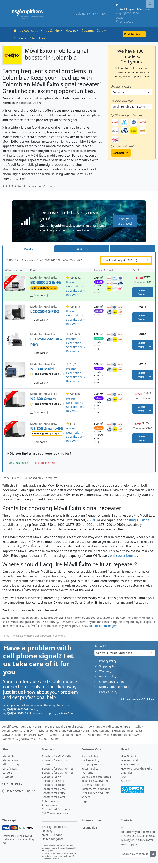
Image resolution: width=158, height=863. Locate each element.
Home (5, 635)
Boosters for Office (54, 793)
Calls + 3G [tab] (82, 249)
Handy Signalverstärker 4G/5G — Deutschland (80, 730)
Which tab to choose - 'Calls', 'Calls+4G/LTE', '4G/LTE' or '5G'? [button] (45, 260)
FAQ (123, 776)
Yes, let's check (18, 462)
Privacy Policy (107, 661)
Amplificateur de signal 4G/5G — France (28, 726)
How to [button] (71, 30)
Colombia (82, 13)
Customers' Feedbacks (95, 789)
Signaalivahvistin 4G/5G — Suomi (37, 739)
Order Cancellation (111, 681)
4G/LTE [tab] (28, 249)
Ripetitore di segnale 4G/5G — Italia (118, 726)
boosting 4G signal (136, 520)
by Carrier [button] (53, 30)
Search (118, 153)
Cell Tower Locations (55, 813)
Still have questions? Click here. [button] (137, 699)
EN (95, 13)
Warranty (105, 671)
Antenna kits (50, 801)
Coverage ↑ (99, 270)
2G (89, 520)
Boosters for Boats (53, 785)
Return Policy (107, 676)
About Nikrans (11, 760)
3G (94, 520)
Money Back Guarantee (114, 687)
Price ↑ (136, 270)
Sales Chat (67, 713)
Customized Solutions (56, 809)
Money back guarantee (96, 776)
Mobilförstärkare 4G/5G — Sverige (37, 734)
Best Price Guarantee (94, 781)
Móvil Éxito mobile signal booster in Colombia (39, 635)
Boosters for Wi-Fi (53, 776)
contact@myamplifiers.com (133, 9)
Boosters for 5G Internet (57, 768)
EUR (104, 13)
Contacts (19, 38)
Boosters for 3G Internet (57, 772)
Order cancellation (93, 785)
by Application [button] (30, 30)
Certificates (9, 768)
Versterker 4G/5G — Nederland (81, 734)
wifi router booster (123, 555)
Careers (7, 772)
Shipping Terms (109, 666)
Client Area (37, 38)
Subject (100, 646)
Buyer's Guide (130, 764)
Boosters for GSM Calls (56, 756)
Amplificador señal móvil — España (25, 730)
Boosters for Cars (53, 781)
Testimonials (89, 827)
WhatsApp (126, 21)
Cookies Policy (108, 692)
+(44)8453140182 (17, 713)
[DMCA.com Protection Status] (132, 789)
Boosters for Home (54, 789)
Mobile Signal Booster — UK (74, 726)
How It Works (129, 756)
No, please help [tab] (45, 462)
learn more (141, 292)
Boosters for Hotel (53, 797)
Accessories (49, 805)
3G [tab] (132, 249)
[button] (79, 221)
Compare (39, 295)
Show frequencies (15, 270)
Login (84, 801)
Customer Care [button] (92, 30)
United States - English (20, 791)
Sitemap (7, 776)
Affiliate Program (13, 764)
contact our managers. (103, 626)
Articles (125, 781)
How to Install (130, 760)
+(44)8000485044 (129, 13)
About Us (8, 756)
